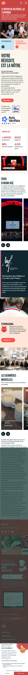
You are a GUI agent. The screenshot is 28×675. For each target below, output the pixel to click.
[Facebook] (2, 531)
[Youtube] (12, 531)
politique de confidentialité (9, 583)
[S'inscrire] (24, 576)
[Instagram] (9, 531)
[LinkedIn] (5, 531)
